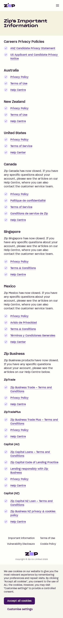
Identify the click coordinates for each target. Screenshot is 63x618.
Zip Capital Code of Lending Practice (34, 462)
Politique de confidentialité (28, 200)
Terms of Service (21, 146)
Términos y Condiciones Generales (32, 335)
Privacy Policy (19, 77)
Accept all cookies (19, 600)
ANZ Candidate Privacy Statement (32, 48)
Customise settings (20, 609)
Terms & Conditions (23, 268)
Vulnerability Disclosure (21, 543)
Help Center (18, 152)
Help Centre (18, 89)
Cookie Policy (48, 543)
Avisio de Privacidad (23, 322)
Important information (21, 538)
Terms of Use (18, 83)
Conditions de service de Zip (29, 213)
